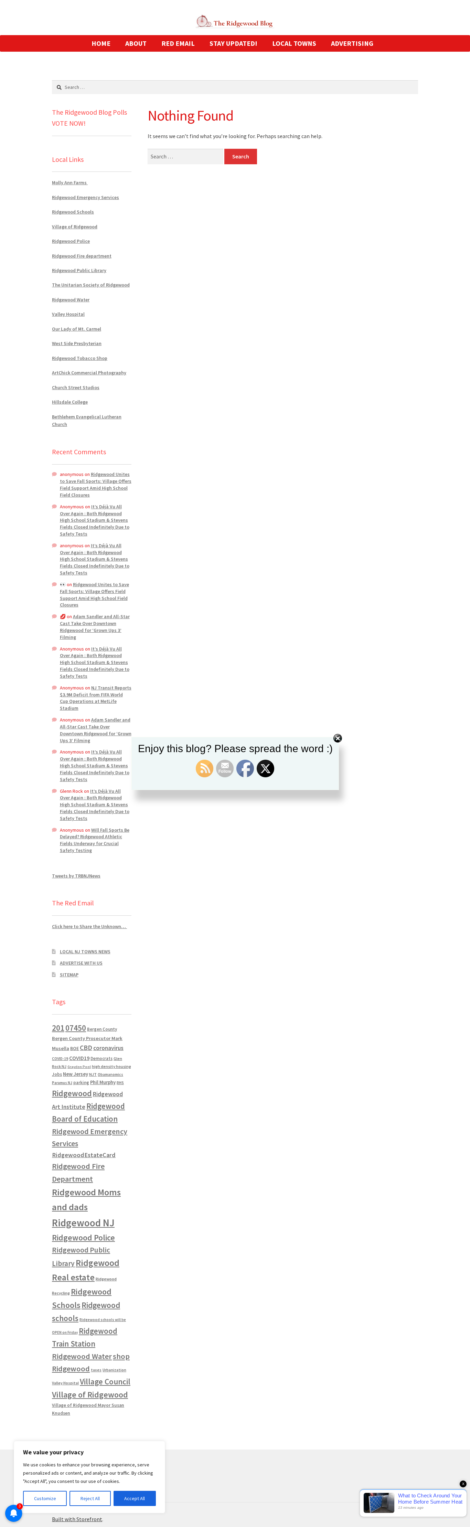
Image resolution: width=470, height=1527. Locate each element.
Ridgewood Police (71, 241)
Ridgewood (72, 1093)
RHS (120, 1082)
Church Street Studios (75, 387)
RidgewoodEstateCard (84, 1155)
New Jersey (75, 1074)
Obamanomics (110, 1074)
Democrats (101, 1058)
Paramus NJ (62, 1082)
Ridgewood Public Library (79, 270)
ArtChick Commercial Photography (89, 373)
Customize (45, 1498)
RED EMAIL (178, 43)
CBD (86, 1047)
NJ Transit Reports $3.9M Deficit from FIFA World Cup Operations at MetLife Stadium (95, 698)
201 (58, 1028)
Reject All (90, 1498)
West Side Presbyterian (77, 343)
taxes (96, 1370)
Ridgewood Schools (73, 212)
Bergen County (102, 1029)
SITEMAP (69, 975)
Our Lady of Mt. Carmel (76, 329)
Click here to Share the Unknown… (89, 926)
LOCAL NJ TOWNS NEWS (85, 951)
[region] (89, 1477)
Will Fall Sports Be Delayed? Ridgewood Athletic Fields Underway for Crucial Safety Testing (94, 840)
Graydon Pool (79, 1066)
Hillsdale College (70, 402)
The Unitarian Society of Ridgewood (91, 285)
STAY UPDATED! (233, 43)
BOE (74, 1048)
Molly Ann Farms (70, 182)
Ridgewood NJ (83, 1222)
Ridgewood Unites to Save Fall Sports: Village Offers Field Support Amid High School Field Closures (95, 484)
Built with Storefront (77, 1519)
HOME (101, 43)
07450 (75, 1028)
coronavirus (108, 1048)
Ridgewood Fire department (81, 256)
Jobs (57, 1074)
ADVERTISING (352, 43)
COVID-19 (60, 1058)
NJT (93, 1074)
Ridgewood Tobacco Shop (79, 358)
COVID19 (79, 1058)
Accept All (134, 1498)
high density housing (111, 1066)
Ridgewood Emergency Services (85, 197)
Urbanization (114, 1369)
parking (81, 1082)
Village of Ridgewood (74, 227)
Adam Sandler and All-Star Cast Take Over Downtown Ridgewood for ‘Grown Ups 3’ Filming (95, 626)
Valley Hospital (68, 314)
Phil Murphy (103, 1082)
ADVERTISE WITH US (81, 963)
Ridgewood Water (70, 300)
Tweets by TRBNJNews (76, 876)
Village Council (105, 1381)
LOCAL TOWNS (294, 43)
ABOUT (136, 43)
